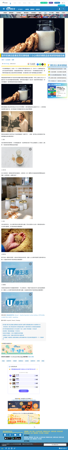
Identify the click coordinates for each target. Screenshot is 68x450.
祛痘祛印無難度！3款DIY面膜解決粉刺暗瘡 (13, 333)
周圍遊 (57, 12)
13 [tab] (33, 17)
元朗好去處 (53, 431)
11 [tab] (36, 16)
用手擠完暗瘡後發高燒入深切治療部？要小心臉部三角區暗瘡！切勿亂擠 (20, 329)
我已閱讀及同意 (55, 444)
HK (10, 2)
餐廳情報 (36, 433)
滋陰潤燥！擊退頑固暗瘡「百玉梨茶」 (12, 331)
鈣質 (39, 361)
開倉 (33, 431)
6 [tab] (37, 14)
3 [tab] (33, 14)
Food (20, 2)
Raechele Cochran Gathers (31, 315)
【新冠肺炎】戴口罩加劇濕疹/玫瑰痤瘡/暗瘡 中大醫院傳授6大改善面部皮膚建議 (21, 327)
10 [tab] (35, 16)
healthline (15, 317)
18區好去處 (64, 12)
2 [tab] (32, 14)
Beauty (24, 2)
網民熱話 (26, 437)
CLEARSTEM (4, 317)
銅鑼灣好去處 (46, 431)
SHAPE (10, 317)
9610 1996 (31, 357)
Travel (15, 2)
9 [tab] (33, 16)
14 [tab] (35, 17)
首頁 (3, 60)
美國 (43, 361)
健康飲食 (21, 361)
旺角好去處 (27, 433)
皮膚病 (27, 361)
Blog (29, 2)
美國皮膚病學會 (10, 315)
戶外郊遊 (41, 433)
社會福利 (46, 433)
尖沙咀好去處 (38, 431)
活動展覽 (26, 431)
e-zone (34, 2)
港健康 (15, 361)
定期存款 (38, 9)
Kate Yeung (6, 63)
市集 (30, 431)
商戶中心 (51, 2)
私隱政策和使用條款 (37, 444)
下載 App (57, 2)
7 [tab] (31, 16)
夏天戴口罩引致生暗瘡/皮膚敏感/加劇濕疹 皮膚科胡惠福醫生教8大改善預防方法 (21, 324)
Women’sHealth (19, 315)
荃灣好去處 (60, 431)
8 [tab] (32, 16)
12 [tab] (37, 16)
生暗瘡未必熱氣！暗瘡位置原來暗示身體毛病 (13, 335)
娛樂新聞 (32, 9)
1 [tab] (31, 14)
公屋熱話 (27, 9)
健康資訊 (9, 361)
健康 (13, 60)
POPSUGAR (41, 315)
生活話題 (8, 60)
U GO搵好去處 (62, 5)
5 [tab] (36, 14)
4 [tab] (35, 14)
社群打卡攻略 (44, 2)
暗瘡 (4, 361)
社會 (31, 433)
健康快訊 (33, 361)
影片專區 (51, 12)
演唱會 (5, 12)
